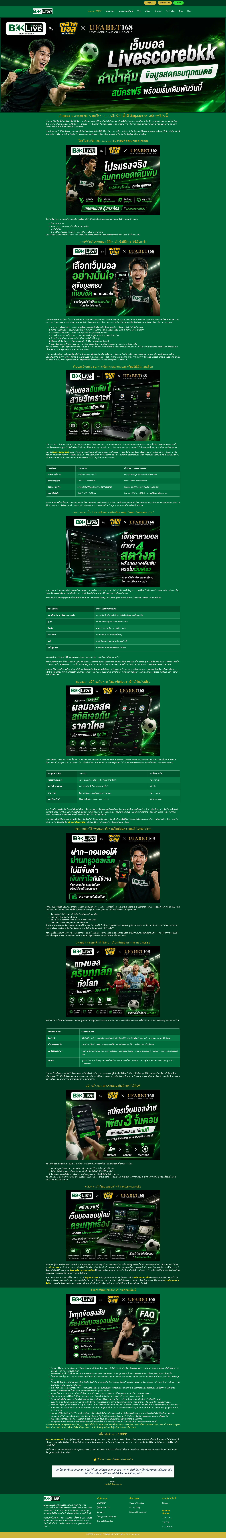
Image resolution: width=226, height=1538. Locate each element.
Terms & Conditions (136, 1503)
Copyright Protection (105, 1521)
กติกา (147, 11)
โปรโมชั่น (170, 11)
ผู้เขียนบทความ (103, 1507)
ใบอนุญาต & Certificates (106, 1517)
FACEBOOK (167, 1527)
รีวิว (139, 11)
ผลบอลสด (110, 11)
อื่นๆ (181, 11)
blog (189, 11)
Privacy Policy (134, 1507)
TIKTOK (166, 1522)
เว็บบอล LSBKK (94, 11)
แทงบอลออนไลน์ (126, 11)
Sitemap (165, 1503)
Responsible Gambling (137, 1512)
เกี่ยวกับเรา (101, 1503)
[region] (113, 481)
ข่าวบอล (158, 11)
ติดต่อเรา (101, 1512)
